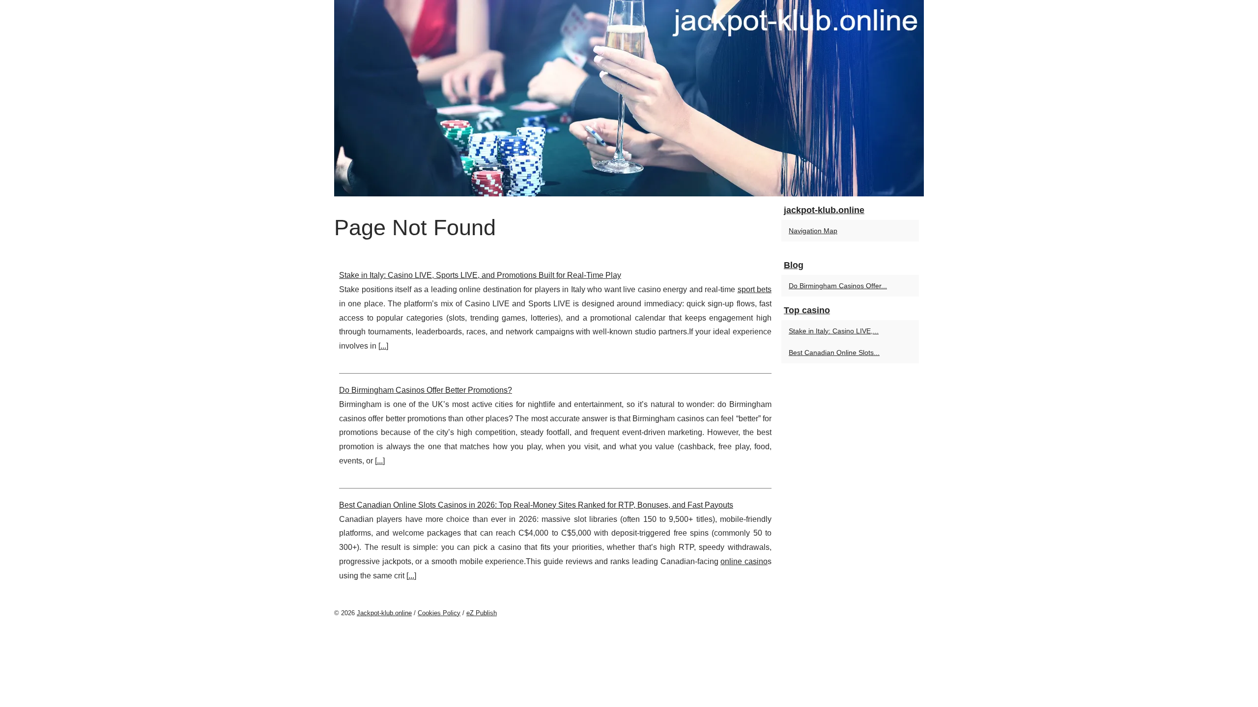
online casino (744, 561)
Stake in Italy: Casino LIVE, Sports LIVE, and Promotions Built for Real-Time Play (480, 275)
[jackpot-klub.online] (629, 98)
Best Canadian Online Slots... (834, 352)
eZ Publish (481, 613)
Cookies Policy (439, 613)
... (383, 346)
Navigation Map (813, 231)
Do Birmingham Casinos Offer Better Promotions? (425, 390)
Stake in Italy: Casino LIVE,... (834, 331)
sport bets (755, 289)
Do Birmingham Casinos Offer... (838, 286)
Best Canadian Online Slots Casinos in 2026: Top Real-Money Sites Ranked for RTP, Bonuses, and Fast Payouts (536, 505)
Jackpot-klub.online (384, 613)
